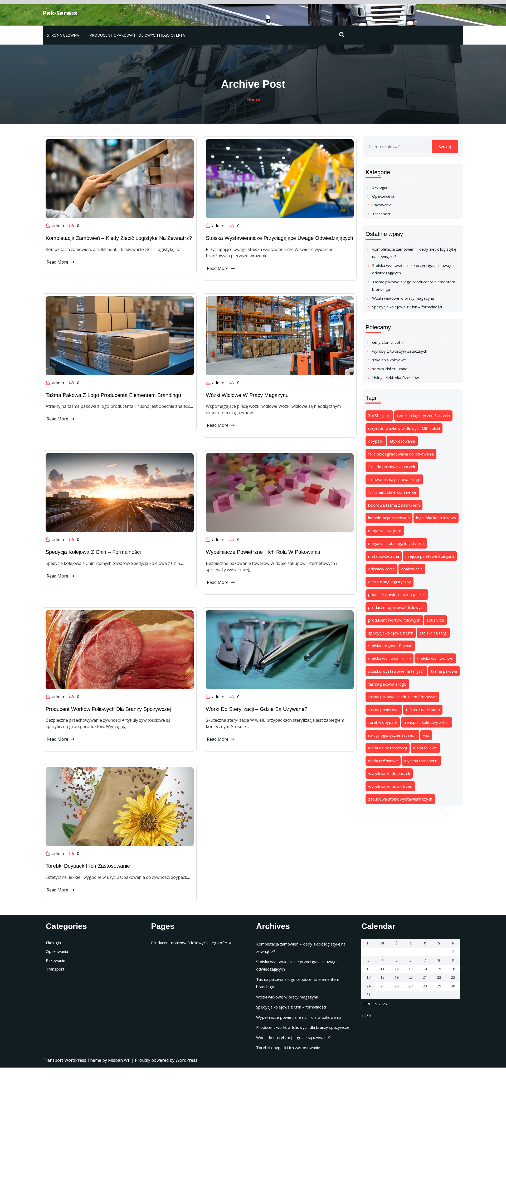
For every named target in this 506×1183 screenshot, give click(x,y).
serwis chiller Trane (389, 368)
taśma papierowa (384, 709)
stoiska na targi (433, 633)
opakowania (411, 568)
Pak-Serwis (60, 12)
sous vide (435, 620)
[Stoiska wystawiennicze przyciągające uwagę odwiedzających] (280, 178)
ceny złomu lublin (387, 342)
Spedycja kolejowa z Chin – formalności (93, 552)
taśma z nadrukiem (423, 709)
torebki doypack (382, 722)
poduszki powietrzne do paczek (397, 594)
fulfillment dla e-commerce (392, 492)
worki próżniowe (383, 760)
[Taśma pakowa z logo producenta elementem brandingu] (120, 335)
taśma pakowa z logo (387, 684)
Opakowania (383, 196)
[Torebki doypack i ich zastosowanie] (120, 806)
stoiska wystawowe (435, 658)
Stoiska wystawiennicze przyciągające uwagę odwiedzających (279, 238)
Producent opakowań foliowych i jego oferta (137, 35)
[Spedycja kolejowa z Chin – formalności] (120, 492)
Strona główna (63, 35)
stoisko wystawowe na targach (396, 671)
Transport (381, 213)
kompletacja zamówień (389, 517)
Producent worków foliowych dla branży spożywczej (108, 709)
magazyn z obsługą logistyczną (396, 543)
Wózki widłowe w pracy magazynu (247, 395)
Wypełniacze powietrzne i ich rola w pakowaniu (263, 552)
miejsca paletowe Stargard (429, 556)
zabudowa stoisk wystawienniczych (400, 799)
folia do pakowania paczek (391, 466)
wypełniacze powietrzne (390, 786)
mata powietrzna (383, 556)
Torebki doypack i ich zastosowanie (88, 866)
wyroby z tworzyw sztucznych (399, 351)
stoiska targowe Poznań (390, 645)
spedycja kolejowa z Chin (390, 633)
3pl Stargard (379, 415)
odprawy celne (381, 568)
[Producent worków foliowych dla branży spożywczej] (120, 649)
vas (426, 735)
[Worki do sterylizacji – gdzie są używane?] (280, 649)
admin (58, 226)
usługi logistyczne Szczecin (392, 735)
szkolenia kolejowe (389, 359)
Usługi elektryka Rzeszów (395, 377)
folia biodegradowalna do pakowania (401, 454)
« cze (366, 1015)
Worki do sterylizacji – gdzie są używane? (256, 709)
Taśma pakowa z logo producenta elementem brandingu (113, 395)
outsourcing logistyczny (389, 581)
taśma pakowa (444, 671)
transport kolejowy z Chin (426, 722)
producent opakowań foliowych (396, 607)
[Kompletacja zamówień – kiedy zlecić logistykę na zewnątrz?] (120, 178)
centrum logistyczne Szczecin (423, 415)
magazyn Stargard (384, 530)
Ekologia (379, 187)
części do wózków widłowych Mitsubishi (404, 428)
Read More (57, 262)
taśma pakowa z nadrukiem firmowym (402, 696)
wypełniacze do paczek (389, 773)
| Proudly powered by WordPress (164, 1060)
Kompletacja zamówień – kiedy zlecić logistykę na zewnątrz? (119, 238)
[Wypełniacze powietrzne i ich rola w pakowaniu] (280, 492)
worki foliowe (425, 747)
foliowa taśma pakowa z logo (394, 479)
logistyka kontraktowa (436, 517)
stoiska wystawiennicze (389, 658)
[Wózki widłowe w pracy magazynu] (280, 335)
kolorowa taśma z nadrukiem (394, 505)
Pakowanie (382, 204)
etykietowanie (402, 441)
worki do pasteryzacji (387, 747)
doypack (375, 441)
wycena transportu (421, 760)
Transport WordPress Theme (72, 1060)
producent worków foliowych (394, 620)
